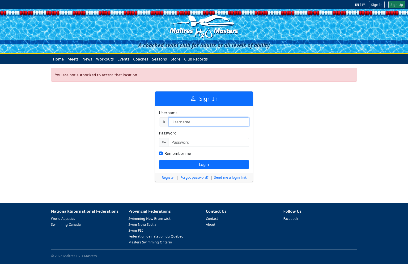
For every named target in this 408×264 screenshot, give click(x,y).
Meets (73, 59)
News (87, 59)
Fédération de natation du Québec (155, 236)
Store (175, 59)
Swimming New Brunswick (149, 218)
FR (363, 4)
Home (58, 59)
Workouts (105, 59)
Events (123, 59)
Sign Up (397, 4)
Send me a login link (230, 177)
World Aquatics (63, 218)
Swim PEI (135, 230)
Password (168, 133)
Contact (212, 218)
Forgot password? (194, 177)
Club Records (196, 59)
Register (168, 177)
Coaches (140, 59)
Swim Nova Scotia (142, 224)
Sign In (376, 4)
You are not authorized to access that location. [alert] (96, 75)
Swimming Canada (66, 224)
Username (168, 112)
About (210, 224)
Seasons (159, 59)
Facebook (290, 218)
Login (204, 164)
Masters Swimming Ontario (150, 242)
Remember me (178, 153)
